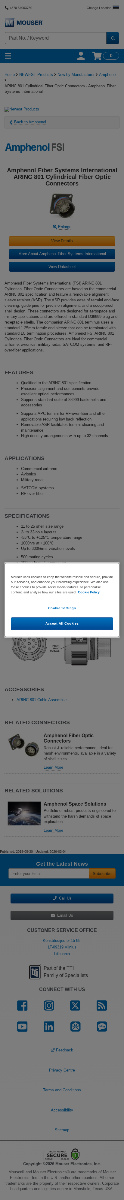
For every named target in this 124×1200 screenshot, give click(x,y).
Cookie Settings (62, 608)
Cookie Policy (89, 592)
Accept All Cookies (62, 623)
